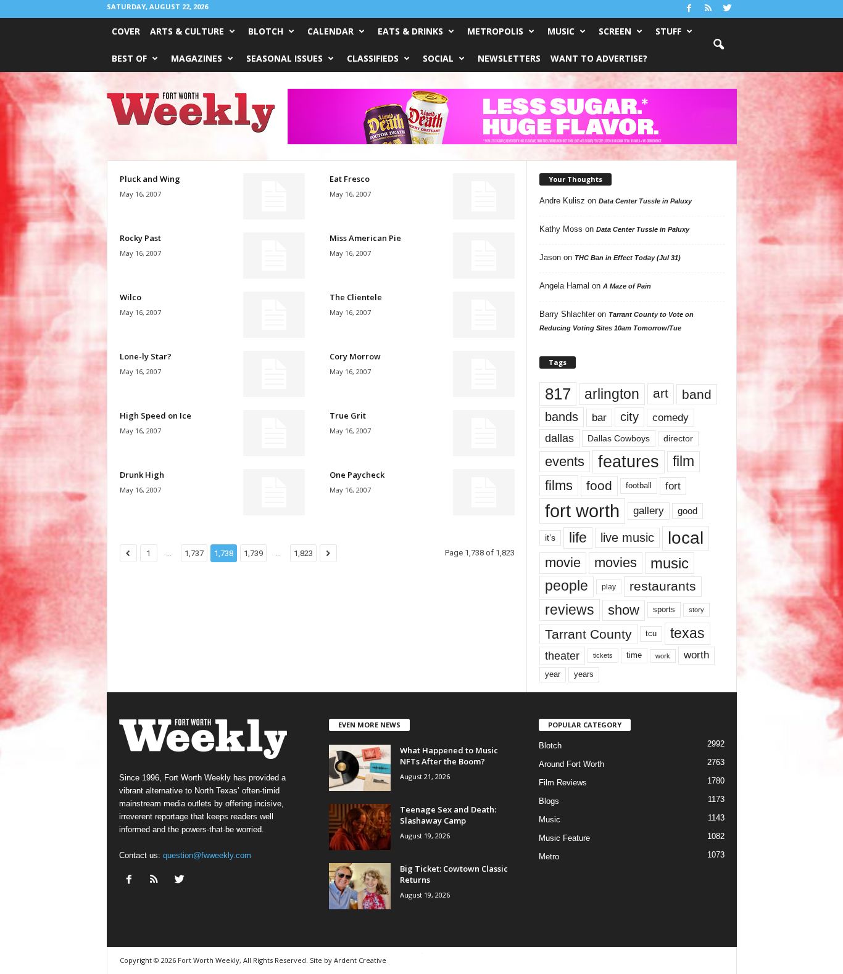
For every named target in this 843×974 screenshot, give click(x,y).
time (634, 655)
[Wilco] (274, 315)
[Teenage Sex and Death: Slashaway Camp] (360, 827)
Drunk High (142, 474)
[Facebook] (689, 9)
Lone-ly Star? (146, 356)
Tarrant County (588, 634)
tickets (603, 655)
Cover (126, 31)
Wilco (130, 297)
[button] (718, 45)
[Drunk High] (274, 492)
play (609, 587)
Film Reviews (563, 782)
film (683, 461)
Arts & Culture (187, 31)
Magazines (196, 58)
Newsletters (509, 58)
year (552, 674)
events (564, 461)
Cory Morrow (355, 356)
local (686, 537)
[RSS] (708, 9)
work (662, 656)
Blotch (265, 31)
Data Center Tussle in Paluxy (645, 201)
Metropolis (495, 31)
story (696, 609)
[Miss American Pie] (484, 255)
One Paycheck (357, 474)
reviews (569, 610)
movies (615, 562)
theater (562, 655)
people (566, 586)
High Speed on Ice (155, 415)
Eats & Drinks (410, 31)
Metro (549, 856)
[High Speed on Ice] (274, 433)
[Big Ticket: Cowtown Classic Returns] (360, 886)
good (687, 511)
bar (599, 418)
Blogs (549, 801)
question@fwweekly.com (207, 855)
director (678, 438)
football (639, 485)
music (669, 563)
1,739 (253, 553)
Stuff (668, 31)
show (623, 610)
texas (687, 633)
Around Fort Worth (571, 764)
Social (438, 58)
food (599, 485)
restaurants (662, 586)
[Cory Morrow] (484, 374)
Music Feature (564, 838)
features (628, 461)
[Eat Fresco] (484, 196)
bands (561, 417)
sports (664, 609)
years (584, 674)
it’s (550, 537)
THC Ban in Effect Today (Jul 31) (628, 257)
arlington (611, 394)
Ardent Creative (360, 960)
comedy (670, 417)
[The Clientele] (484, 315)
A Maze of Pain (627, 286)
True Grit (348, 415)
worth (696, 655)
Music (561, 31)
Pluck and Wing (150, 178)
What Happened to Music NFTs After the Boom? (449, 756)
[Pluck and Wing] (274, 196)
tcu (651, 633)
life (578, 538)
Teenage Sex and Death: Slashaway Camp (448, 815)
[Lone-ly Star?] (274, 374)
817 (558, 394)
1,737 (194, 553)
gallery (648, 511)
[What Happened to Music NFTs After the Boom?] (360, 768)
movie (563, 562)
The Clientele (356, 297)
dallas (559, 438)
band (697, 394)
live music (627, 537)
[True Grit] (484, 433)
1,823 (303, 553)
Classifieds (373, 58)
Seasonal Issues (284, 58)
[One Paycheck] (484, 492)
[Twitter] (727, 9)
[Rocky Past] (274, 255)
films (559, 485)
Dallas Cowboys (619, 438)
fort (673, 486)
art (660, 393)
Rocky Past (140, 237)
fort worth (582, 511)
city (629, 417)
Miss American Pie (365, 237)
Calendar (330, 31)
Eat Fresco (350, 178)
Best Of (129, 58)
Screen (615, 31)
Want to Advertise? (598, 58)
